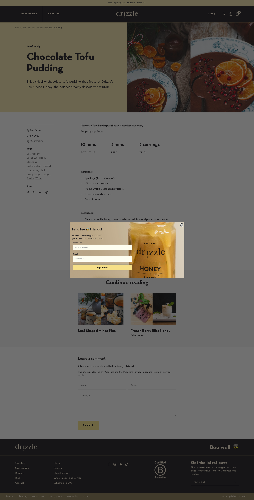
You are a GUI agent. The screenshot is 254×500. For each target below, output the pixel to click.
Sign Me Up (102, 267)
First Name (77, 243)
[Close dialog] (181, 224)
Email (75, 254)
